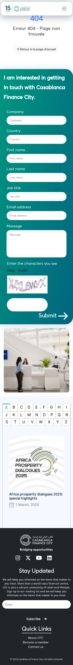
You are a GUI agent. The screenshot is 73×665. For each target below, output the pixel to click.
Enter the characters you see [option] (32, 263)
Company (15, 111)
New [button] (11, 270)
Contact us (35, 647)
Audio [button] (23, 270)
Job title (14, 188)
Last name (16, 169)
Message (14, 226)
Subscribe (33, 619)
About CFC (35, 638)
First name (16, 150)
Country (14, 131)
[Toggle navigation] (64, 8)
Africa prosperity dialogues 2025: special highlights (36, 496)
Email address (19, 207)
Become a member (35, 642)
